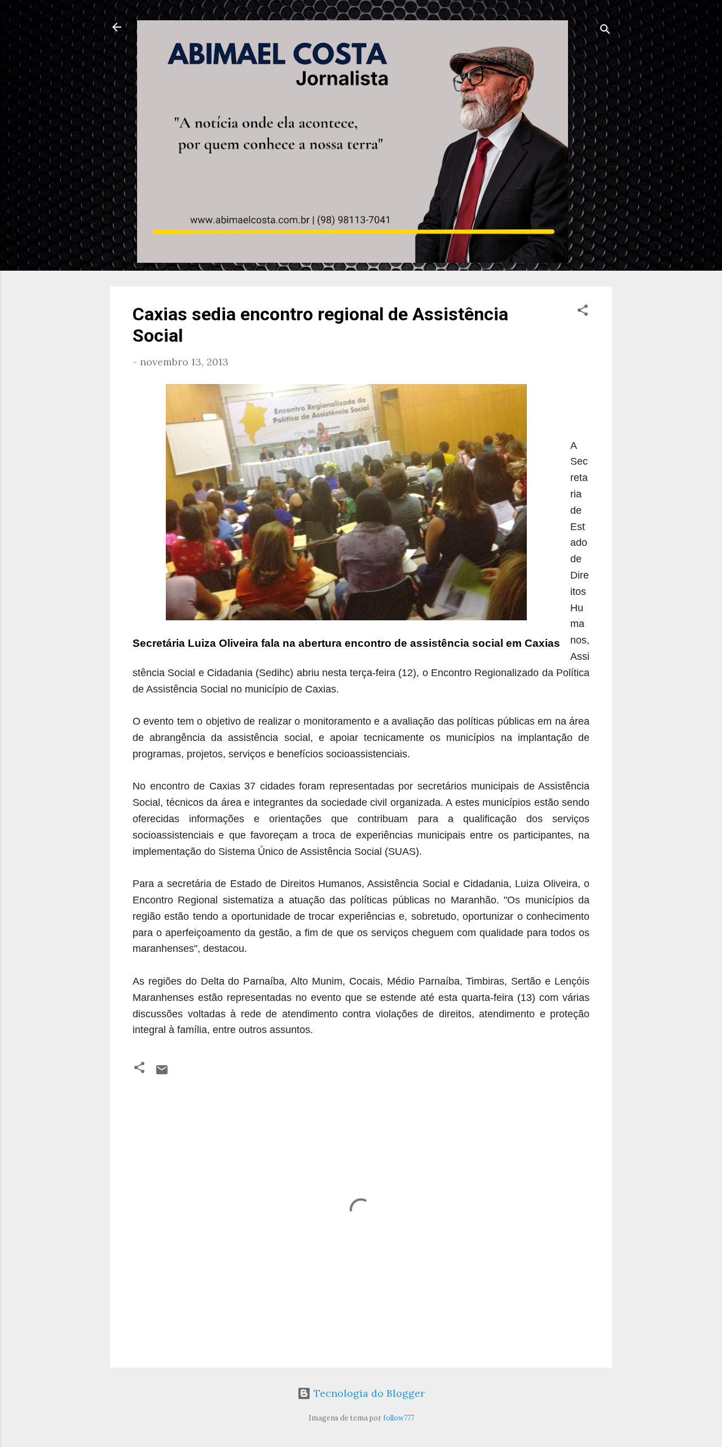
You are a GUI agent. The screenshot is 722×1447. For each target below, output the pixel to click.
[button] (582, 311)
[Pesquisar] (605, 31)
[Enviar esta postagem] (162, 1072)
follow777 (398, 1417)
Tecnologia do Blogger (368, 1393)
